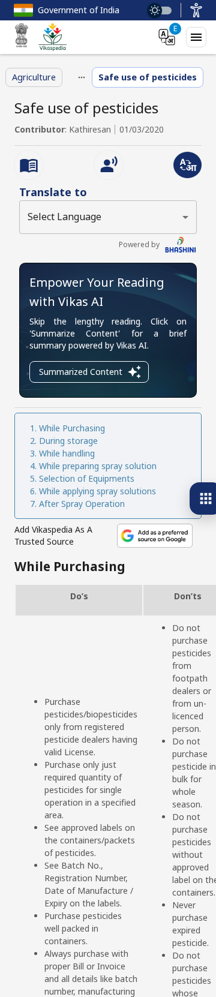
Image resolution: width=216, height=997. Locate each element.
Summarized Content (80, 371)
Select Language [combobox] (64, 216)
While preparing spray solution (98, 466)
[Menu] (196, 37)
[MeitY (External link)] (22, 37)
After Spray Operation (82, 503)
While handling (67, 453)
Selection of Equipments (86, 478)
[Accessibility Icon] (196, 10)
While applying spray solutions (97, 491)
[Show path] (81, 77)
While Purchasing (72, 428)
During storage (68, 440)
